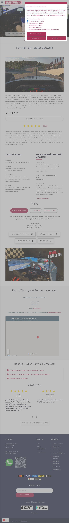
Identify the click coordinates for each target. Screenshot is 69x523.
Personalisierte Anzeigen (35, 27)
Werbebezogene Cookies (35, 25)
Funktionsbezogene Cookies (36, 21)
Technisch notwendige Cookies (37, 19)
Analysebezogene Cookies (36, 23)
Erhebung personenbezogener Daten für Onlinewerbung (44, 29)
